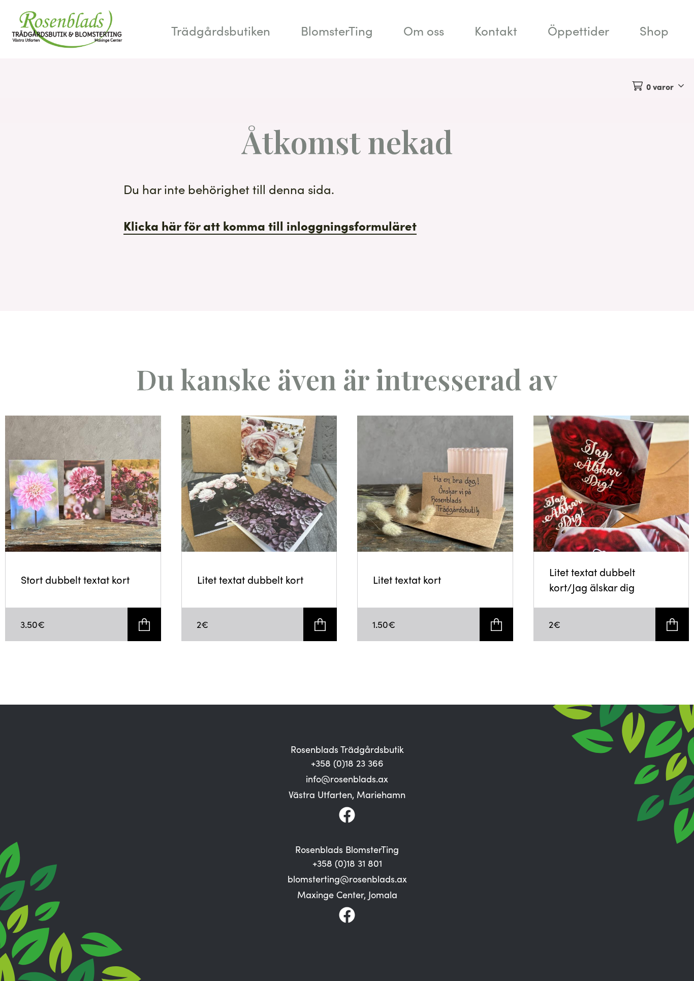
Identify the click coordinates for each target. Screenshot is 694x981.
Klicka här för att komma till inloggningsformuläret (270, 225)
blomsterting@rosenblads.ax (347, 879)
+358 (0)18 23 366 (347, 763)
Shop (654, 30)
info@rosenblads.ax (347, 779)
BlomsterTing (337, 30)
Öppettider (578, 30)
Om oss (423, 30)
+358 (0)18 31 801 (347, 863)
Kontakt (496, 30)
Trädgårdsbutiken (220, 30)
